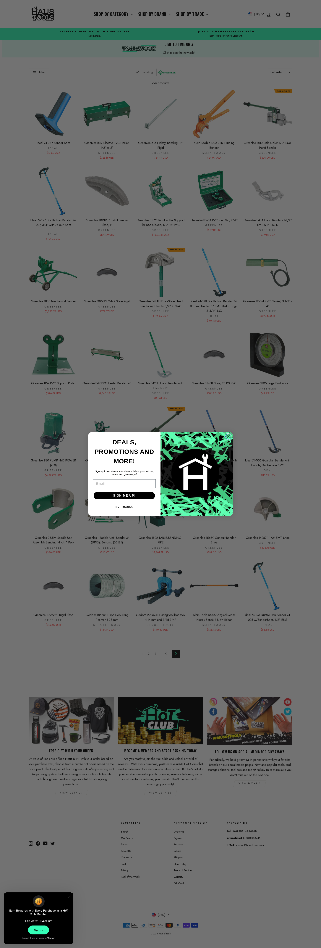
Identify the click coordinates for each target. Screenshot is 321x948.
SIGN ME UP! (124, 495)
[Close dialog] (228, 436)
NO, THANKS (124, 507)
